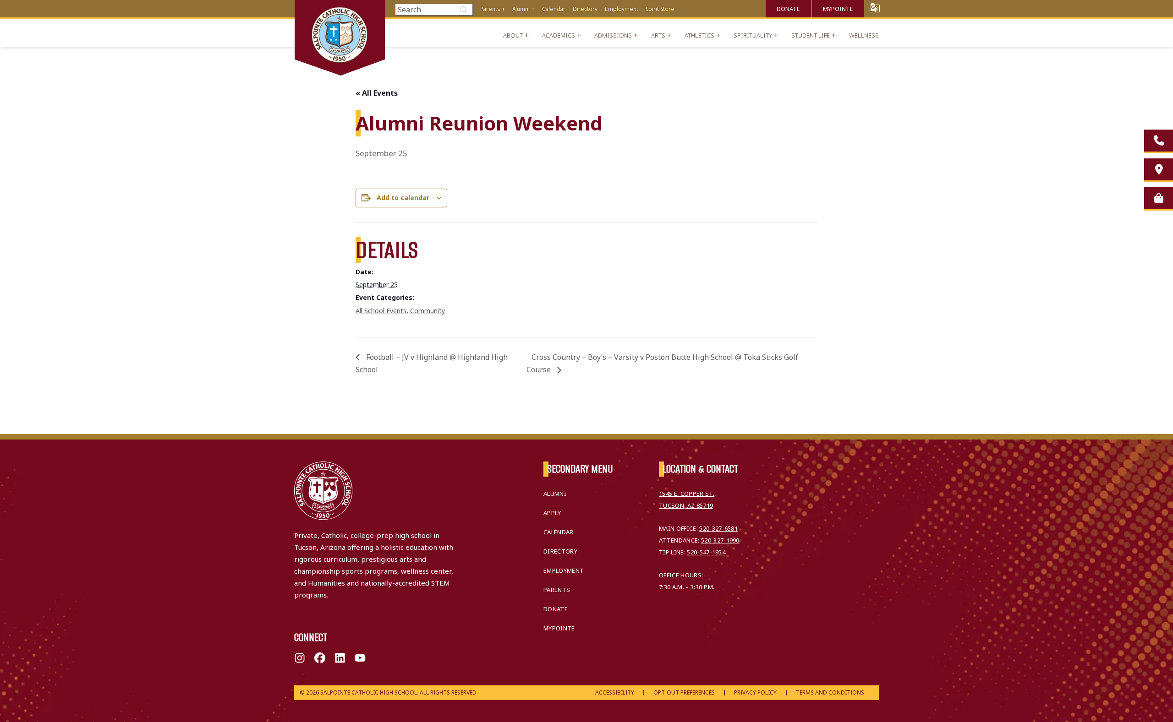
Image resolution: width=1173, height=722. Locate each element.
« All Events (377, 93)
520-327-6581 (718, 528)
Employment (621, 9)
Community (427, 310)
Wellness (864, 35)
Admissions (613, 35)
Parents (490, 9)
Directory (585, 9)
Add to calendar (403, 197)
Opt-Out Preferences (684, 692)
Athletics (699, 35)
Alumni (521, 9)
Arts (658, 35)
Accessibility (614, 692)
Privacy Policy (755, 692)
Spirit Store (660, 9)
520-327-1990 (720, 540)
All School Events (381, 310)
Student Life (810, 35)
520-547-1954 (706, 552)
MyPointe (838, 9)
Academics (558, 35)
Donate (788, 9)
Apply (552, 513)
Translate (875, 7)
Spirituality (753, 35)
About (513, 35)
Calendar (553, 9)
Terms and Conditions (830, 692)
